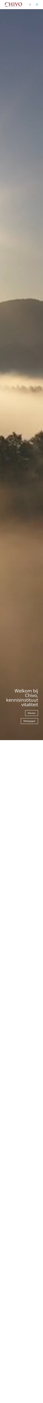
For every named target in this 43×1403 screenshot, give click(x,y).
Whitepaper (29, 721)
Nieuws (32, 713)
